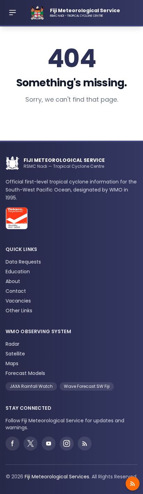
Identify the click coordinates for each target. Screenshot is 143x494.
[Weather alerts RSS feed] (85, 443)
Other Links (19, 310)
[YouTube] (49, 443)
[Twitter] (30, 443)
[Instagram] (67, 443)
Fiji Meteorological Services (57, 476)
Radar (12, 343)
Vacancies (18, 300)
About (13, 281)
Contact (16, 291)
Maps (12, 363)
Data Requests (23, 261)
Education (18, 271)
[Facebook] (12, 443)
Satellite (15, 353)
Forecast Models (25, 373)
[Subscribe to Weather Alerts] (133, 484)
